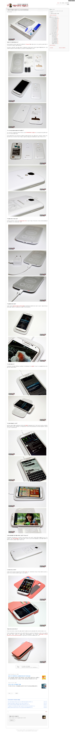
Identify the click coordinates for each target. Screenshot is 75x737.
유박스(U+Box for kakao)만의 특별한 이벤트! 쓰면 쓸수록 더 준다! (18, 704)
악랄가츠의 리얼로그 (14, 716)
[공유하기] (11, 693)
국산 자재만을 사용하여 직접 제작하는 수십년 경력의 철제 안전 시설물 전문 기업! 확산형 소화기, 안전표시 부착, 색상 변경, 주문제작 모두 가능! (23, 678)
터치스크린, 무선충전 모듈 (14, 684)
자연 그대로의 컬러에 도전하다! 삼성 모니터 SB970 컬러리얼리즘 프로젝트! (19, 701)
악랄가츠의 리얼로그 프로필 (55, 13)
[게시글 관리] (12, 693)
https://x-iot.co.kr (11, 682)
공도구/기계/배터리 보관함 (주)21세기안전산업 (19, 676)
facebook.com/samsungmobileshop (13, 635)
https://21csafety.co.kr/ (12, 674)
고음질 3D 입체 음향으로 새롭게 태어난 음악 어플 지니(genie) (17, 703)
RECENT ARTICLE (52, 45)
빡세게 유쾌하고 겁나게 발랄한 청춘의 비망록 (17, 717)
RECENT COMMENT (62, 47)
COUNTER (51, 47)
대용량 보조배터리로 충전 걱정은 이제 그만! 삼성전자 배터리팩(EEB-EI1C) (19, 707)
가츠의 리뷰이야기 (11, 699)
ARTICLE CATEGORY (53, 15)
